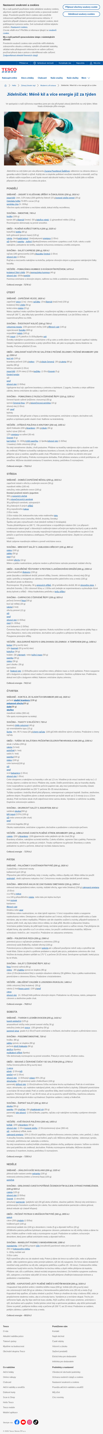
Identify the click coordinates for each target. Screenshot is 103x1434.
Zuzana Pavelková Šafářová (57, 171)
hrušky (10, 216)
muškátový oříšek (14, 1053)
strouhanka (12, 1081)
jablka (21, 970)
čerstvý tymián (13, 375)
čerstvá (47, 254)
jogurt (12, 337)
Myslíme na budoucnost (13, 1346)
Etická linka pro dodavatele (64, 1356)
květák (9, 1125)
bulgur (9, 645)
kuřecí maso (37, 655)
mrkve (18, 894)
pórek (9, 1071)
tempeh (22, 655)
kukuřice (10, 651)
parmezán (20, 1202)
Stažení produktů (59, 1351)
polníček (10, 750)
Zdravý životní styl (28, 85)
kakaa (26, 509)
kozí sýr (10, 358)
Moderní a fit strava (48, 85)
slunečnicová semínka (41, 403)
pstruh (9, 1217)
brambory (31, 428)
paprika (20, 242)
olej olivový (21, 1113)
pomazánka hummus (40, 272)
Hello (14, 85)
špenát (21, 220)
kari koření (11, 441)
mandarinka (12, 1246)
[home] (6, 85)
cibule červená (47, 362)
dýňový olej (21, 1084)
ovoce (27, 1028)
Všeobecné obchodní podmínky (66, 1372)
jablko (9, 553)
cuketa (63, 362)
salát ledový (23, 238)
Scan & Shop (9, 1397)
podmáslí (11, 878)
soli (45, 337)
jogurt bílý (11, 198)
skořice (10, 710)
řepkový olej (15, 671)
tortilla (18, 232)
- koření (28, 242)
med (9, 557)
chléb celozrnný (22, 725)
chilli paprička (32, 441)
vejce (18, 302)
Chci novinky (58, 1397)
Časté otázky (58, 1341)
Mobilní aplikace (10, 1412)
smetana (47, 238)
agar (21, 910)
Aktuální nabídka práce (13, 1336)
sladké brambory (22, 700)
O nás (5, 1331)
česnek (51, 371)
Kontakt (55, 1331)
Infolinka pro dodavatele (63, 1361)
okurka (18, 811)
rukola (9, 238)
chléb (22, 305)
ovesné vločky (31, 1128)
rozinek (13, 900)
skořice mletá (43, 220)
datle (9, 707)
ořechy (17, 560)
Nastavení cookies (19, 27)
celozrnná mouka (14, 327)
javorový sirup (13, 1031)
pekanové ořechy (15, 703)
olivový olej (12, 257)
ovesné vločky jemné (65, 198)
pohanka (36, 1174)
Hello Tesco (8, 1402)
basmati (14, 648)
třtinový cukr (54, 327)
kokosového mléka (21, 1249)
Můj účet (56, 1392)
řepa (23, 601)
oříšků (30, 506)
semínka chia (12, 204)
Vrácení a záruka (59, 1346)
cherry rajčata (39, 732)
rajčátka (36, 302)
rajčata (22, 1109)
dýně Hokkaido (20, 1046)
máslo (19, 333)
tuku (56, 515)
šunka (9, 732)
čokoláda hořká (13, 201)
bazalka (39, 254)
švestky (22, 330)
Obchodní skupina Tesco (14, 1351)
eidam (32, 1078)
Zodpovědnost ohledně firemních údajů (20, 55)
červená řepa (19, 403)
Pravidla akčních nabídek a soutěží (67, 1387)
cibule (44, 428)
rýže (38, 1246)
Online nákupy (9, 1377)
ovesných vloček (19, 496)
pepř (9, 381)
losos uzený (24, 989)
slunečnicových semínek (22, 499)
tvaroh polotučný (14, 1021)
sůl (8, 242)
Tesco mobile (9, 1407)
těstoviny (26, 572)
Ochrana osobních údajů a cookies (67, 1377)
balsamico (15, 773)
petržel (27, 276)
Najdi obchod (58, 1336)
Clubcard (7, 1382)
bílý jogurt (11, 814)
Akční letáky (8, 1372)
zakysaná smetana (90, 887)
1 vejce (10, 1068)
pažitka (37, 371)
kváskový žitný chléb (16, 272)
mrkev (31, 362)
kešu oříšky (60, 592)
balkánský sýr (38, 1109)
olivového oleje (87, 585)
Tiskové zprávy (9, 1341)
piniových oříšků (44, 585)
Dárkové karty (9, 1392)
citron (9, 992)
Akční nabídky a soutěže (14, 1387)
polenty (45, 948)
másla (20, 308)
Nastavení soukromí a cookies (65, 1382)
